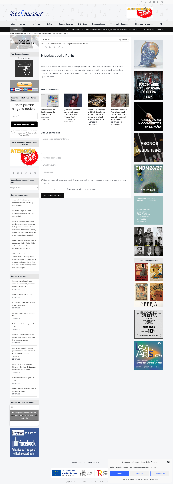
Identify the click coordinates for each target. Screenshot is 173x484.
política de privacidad (20, 133)
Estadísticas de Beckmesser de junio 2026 (48, 112)
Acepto (119, 474)
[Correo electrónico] (34, 173)
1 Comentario (46, 118)
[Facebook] (14, 173)
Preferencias (160, 474)
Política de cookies (128, 479)
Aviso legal (65, 482)
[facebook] (141, 2)
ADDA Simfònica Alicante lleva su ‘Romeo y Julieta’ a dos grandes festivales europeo (24, 265)
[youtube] (154, 2)
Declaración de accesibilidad (103, 482)
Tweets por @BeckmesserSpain (24, 415)
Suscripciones (24, 58)
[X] (18, 173)
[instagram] (150, 2)
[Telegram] (30, 173)
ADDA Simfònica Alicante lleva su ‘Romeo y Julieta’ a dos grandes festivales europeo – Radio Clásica (24, 256)
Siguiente (123, 39)
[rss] (162, 2)
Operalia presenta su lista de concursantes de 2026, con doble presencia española (81, 29)
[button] (168, 462)
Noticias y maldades (81, 44)
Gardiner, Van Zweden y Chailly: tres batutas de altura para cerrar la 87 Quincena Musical (24, 232)
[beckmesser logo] (26, 8)
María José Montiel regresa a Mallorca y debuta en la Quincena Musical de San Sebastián (24, 367)
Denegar (139, 474)
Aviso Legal (154, 479)
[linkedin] (158, 2)
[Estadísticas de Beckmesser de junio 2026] (50, 95)
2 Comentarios (93, 123)
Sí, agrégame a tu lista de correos (81, 189)
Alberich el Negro (18, 211)
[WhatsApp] (26, 173)
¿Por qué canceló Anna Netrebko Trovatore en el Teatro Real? (72, 113)
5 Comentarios (69, 120)
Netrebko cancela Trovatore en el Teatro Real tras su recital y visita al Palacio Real (119, 114)
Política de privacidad (142, 479)
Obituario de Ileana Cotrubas (137, 29)
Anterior (46, 39)
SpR (45, 44)
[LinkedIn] (22, 173)
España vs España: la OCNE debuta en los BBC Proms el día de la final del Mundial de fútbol (96, 114)
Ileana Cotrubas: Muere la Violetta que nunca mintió (23, 202)
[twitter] (145, 2)
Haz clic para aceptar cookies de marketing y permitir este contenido (24, 415)
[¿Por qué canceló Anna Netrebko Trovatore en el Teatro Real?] (73, 95)
